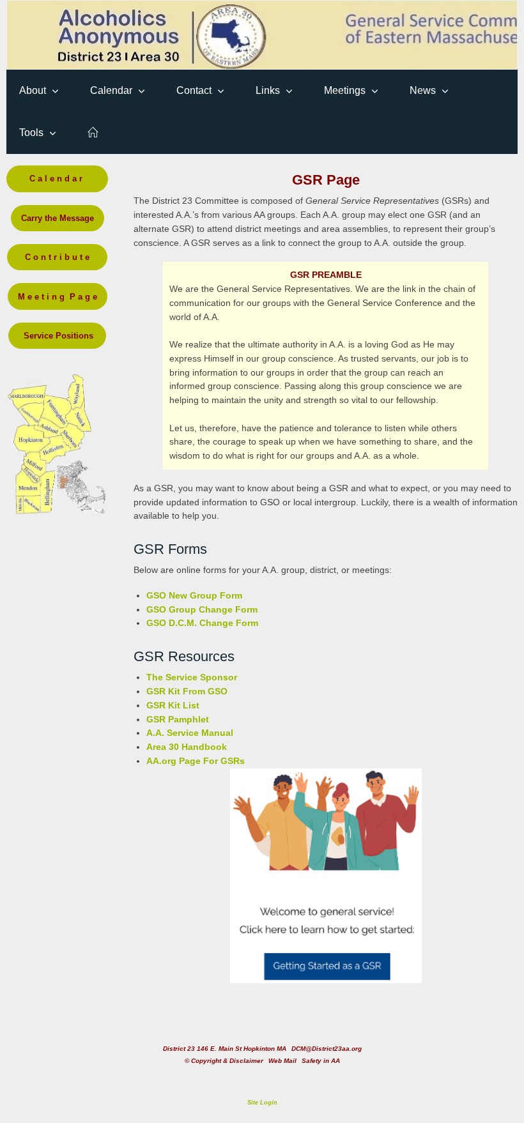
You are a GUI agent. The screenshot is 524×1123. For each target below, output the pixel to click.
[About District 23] (262, 35)
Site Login (262, 1102)
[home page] (93, 133)
